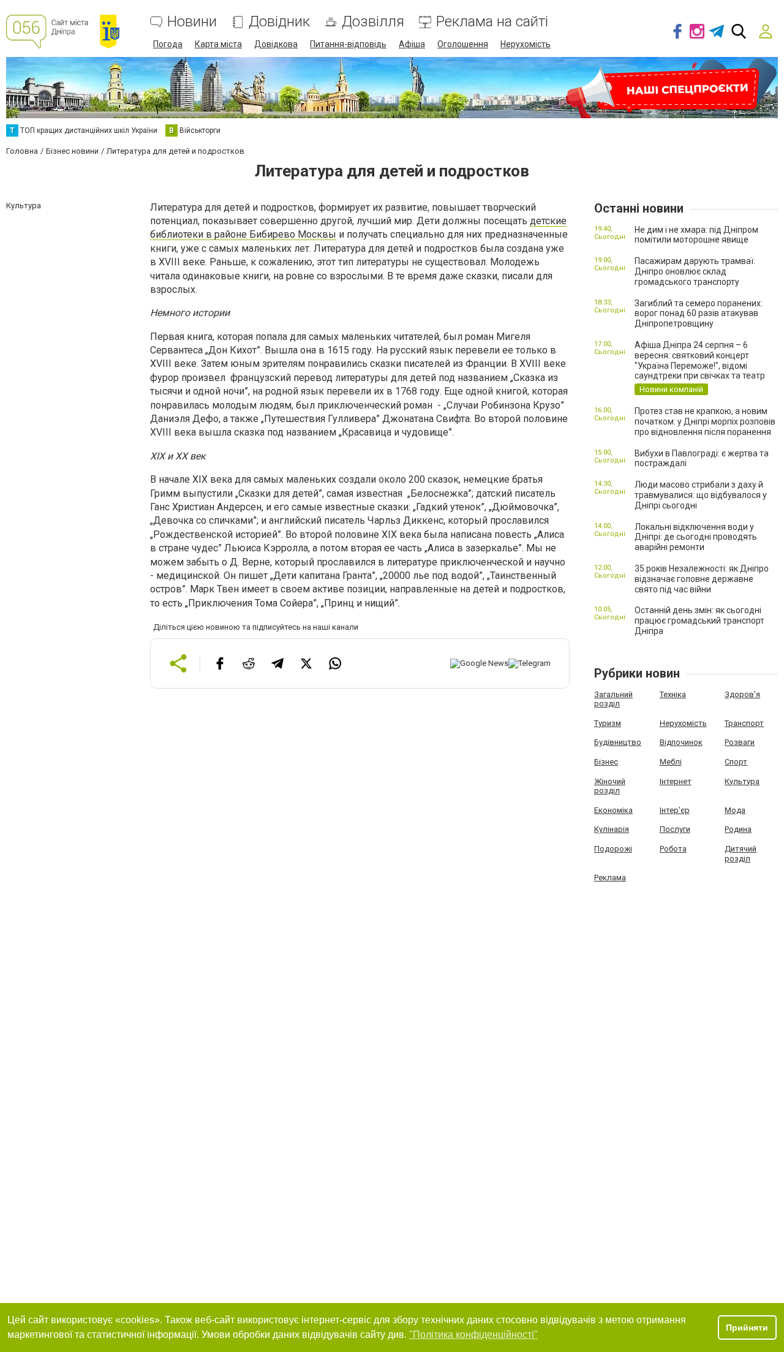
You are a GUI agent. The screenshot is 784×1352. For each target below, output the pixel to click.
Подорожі (613, 848)
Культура (742, 781)
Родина (738, 829)
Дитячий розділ (740, 853)
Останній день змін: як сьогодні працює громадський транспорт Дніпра (699, 620)
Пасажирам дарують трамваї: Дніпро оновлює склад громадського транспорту (695, 271)
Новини (192, 21)
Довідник (279, 21)
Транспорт (744, 723)
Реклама (610, 877)
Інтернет (676, 781)
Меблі (671, 761)
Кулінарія (611, 829)
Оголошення (462, 44)
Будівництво (617, 742)
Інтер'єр (675, 810)
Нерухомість (525, 44)
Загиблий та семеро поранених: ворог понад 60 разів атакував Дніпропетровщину (699, 313)
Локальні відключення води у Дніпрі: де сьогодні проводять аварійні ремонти (696, 537)
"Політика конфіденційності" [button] (473, 1334)
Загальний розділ (613, 699)
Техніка (673, 694)
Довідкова (276, 44)
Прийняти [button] (747, 1327)
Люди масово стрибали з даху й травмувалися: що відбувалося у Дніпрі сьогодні (701, 495)
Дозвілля (373, 21)
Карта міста (218, 44)
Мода (735, 810)
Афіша (412, 44)
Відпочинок (681, 742)
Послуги (675, 829)
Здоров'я (742, 694)
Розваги (740, 742)
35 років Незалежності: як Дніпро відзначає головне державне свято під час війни (702, 579)
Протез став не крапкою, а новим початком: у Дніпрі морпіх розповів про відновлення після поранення (705, 421)
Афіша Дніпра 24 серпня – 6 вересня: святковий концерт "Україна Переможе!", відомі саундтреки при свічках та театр (700, 360)
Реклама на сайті (492, 21)
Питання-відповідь (348, 44)
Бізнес (606, 761)
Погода (168, 44)
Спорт (736, 761)
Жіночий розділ (609, 786)
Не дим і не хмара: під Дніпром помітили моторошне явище (696, 235)
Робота (673, 848)
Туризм (607, 723)
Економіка (613, 810)
